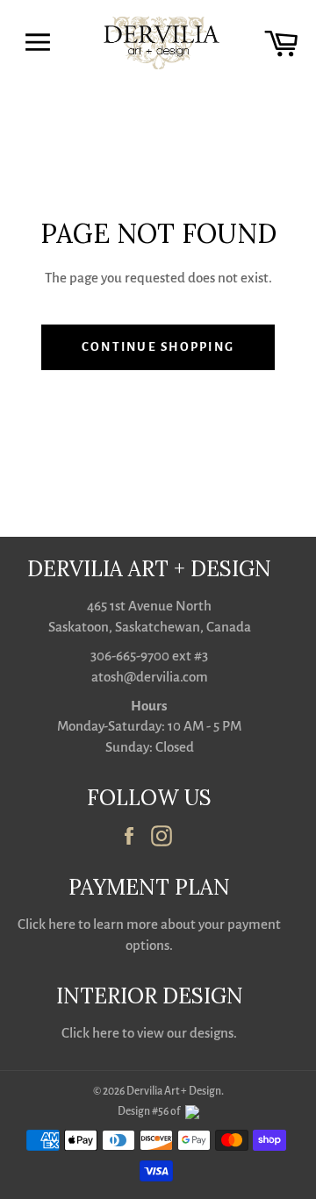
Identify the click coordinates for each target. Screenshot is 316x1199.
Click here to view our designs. (149, 1032)
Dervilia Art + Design (173, 1091)
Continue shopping (158, 346)
